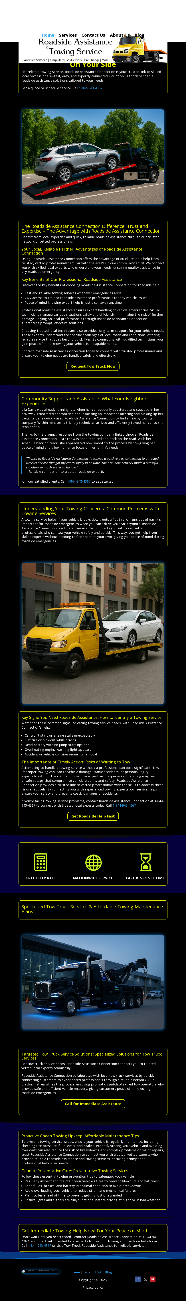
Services (68, 36)
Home (48, 36)
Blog (139, 36)
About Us (120, 36)
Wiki (87, 1272)
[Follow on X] (145, 1279)
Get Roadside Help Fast (93, 816)
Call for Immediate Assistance (93, 1103)
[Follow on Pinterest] (152, 1279)
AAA (77, 1272)
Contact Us (93, 36)
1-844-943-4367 (90, 88)
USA (98, 1272)
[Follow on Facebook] (138, 1279)
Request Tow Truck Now (93, 366)
